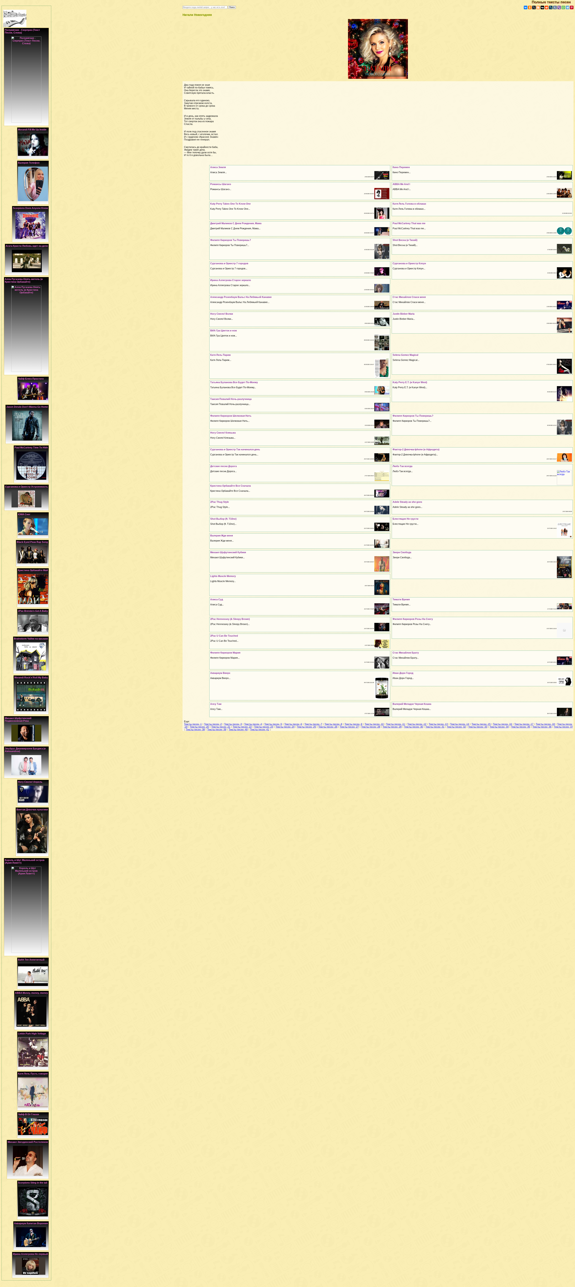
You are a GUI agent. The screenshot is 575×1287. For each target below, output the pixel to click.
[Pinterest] (572, 7)
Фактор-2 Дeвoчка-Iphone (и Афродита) (416, 449)
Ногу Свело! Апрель (30, 782)
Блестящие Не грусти (405, 519)
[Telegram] (567, 7)
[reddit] (546, 7)
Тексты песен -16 (502, 724)
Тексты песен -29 (392, 727)
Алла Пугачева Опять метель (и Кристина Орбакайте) (24, 280)
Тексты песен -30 (413, 727)
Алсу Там (215, 704)
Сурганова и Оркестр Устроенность (26, 486)
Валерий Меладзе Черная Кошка (412, 704)
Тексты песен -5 (273, 724)
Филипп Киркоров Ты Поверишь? (230, 240)
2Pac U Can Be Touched (224, 636)
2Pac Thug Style (219, 502)
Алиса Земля (218, 167)
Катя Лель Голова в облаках (409, 203)
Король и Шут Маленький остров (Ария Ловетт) (24, 861)
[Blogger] (538, 7)
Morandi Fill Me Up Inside (32, 129)
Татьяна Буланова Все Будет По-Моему (234, 382)
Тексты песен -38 (195, 729)
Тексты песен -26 (327, 727)
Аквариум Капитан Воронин (31, 1223)
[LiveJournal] (551, 7)
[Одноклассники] (530, 7)
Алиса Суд (216, 599)
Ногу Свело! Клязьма (223, 432)
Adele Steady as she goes (407, 502)
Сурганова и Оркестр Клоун (409, 263)
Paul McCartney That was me (409, 223)
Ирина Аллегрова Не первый (30, 1254)
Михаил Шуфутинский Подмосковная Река (18, 719)
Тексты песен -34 (499, 727)
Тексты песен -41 (259, 729)
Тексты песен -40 (238, 729)
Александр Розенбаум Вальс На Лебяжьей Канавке (241, 297)
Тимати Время (401, 599)
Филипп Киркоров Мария (225, 652)
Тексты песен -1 (193, 724)
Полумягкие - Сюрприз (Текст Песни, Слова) (22, 31)
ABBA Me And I (401, 184)
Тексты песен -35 (520, 727)
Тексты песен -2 (213, 724)
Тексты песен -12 (416, 724)
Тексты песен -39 (216, 729)
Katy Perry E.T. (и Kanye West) (410, 382)
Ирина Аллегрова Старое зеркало (230, 280)
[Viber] (559, 7)
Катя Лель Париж (220, 355)
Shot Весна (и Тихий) (405, 240)
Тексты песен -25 (306, 727)
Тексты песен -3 (233, 724)
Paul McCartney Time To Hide (31, 447)
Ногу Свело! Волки (221, 314)
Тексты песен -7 (313, 724)
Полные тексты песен (553, 2)
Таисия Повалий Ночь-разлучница (231, 399)
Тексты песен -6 (293, 724)
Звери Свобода (402, 552)
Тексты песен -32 (456, 727)
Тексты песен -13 (438, 724)
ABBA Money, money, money (31, 993)
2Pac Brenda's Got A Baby (33, 611)
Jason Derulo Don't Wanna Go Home (27, 407)
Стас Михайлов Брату (406, 652)
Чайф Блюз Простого (31, 378)
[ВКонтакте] (525, 7)
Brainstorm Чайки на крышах (31, 638)
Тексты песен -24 (285, 727)
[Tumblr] (555, 7)
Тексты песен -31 (434, 727)
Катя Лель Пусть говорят (33, 1073)
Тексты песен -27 (349, 727)
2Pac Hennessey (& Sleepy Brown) (230, 619)
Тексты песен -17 (523, 724)
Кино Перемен (401, 167)
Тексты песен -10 (374, 724)
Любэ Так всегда (402, 466)
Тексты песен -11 (395, 724)
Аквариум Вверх (220, 673)
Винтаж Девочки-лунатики (32, 809)
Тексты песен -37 (563, 727)
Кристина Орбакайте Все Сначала (230, 486)
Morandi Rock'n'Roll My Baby (31, 677)
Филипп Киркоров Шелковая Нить (230, 416)
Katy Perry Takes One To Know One (230, 203)
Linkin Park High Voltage (32, 1033)
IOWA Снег (24, 514)
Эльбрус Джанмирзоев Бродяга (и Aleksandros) (25, 750)
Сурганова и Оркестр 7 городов (229, 263)
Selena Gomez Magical (405, 355)
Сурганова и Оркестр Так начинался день (235, 449)
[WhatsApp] (563, 7)
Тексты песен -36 (541, 727)
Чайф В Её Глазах (28, 1114)
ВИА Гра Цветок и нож (223, 330)
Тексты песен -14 (459, 724)
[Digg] (542, 7)
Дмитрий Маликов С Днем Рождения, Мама (235, 223)
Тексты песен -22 (242, 727)
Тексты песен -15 (481, 724)
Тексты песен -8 (333, 724)
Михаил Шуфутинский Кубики (228, 552)
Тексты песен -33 (477, 727)
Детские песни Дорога (223, 466)
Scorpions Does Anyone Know (30, 208)
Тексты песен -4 (253, 724)
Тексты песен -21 (220, 727)
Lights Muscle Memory (223, 576)
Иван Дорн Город (403, 673)
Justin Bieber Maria (403, 314)
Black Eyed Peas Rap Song (32, 542)
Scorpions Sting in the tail (32, 1182)
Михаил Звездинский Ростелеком (28, 1142)
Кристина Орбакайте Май (33, 570)
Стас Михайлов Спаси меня (409, 297)
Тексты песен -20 (199, 727)
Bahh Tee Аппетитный (31, 959)
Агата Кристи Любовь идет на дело (27, 246)
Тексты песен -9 (353, 724)
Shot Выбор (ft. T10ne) (223, 519)
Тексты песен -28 (370, 727)
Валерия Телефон (29, 163)
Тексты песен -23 (263, 727)
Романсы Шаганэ (220, 184)
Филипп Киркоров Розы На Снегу (413, 619)
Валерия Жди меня (221, 535)
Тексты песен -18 (545, 724)
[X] (534, 7)
